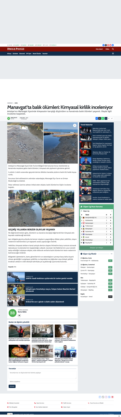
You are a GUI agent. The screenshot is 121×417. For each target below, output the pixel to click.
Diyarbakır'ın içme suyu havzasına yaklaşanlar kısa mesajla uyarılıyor (19, 339)
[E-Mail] (19, 315)
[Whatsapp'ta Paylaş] (102, 118)
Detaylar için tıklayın (96, 248)
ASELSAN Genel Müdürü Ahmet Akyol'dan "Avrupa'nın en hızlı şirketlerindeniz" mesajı (64, 360)
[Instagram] (106, 397)
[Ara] (113, 49)
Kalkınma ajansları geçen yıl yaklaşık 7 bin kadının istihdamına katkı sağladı (65, 340)
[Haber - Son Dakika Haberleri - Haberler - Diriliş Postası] (15, 49)
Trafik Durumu (67, 403)
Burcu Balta (22, 312)
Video (107, 49)
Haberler (10, 103)
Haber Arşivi (66, 407)
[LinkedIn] (109, 397)
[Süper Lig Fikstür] (111, 254)
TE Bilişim (111, 414)
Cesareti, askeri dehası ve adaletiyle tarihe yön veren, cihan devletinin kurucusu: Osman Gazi (42, 340)
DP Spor (28, 53)
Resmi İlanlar (37, 53)
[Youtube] (112, 397)
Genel (16, 103)
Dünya (9, 53)
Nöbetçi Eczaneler (14, 403)
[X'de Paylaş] (99, 118)
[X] (103, 397)
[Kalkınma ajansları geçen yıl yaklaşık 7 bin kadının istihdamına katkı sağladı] (65, 331)
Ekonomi (22, 53)
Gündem (15, 53)
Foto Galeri (99, 49)
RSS (10, 414)
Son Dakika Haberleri (42, 407)
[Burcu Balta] (13, 313)
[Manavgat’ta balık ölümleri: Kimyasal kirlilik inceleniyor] (42, 143)
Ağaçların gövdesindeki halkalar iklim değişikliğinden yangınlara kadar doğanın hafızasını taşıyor (18, 360)
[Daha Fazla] (106, 118)
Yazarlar (45, 53)
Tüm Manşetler (13, 407)
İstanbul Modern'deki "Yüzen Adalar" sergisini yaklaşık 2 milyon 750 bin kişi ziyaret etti (42, 360)
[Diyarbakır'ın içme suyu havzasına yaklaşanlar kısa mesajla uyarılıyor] (19, 331)
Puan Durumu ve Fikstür (97, 403)
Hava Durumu (40, 403)
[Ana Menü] (113, 54)
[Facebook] (100, 397)
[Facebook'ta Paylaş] (97, 118)
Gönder (12, 386)
